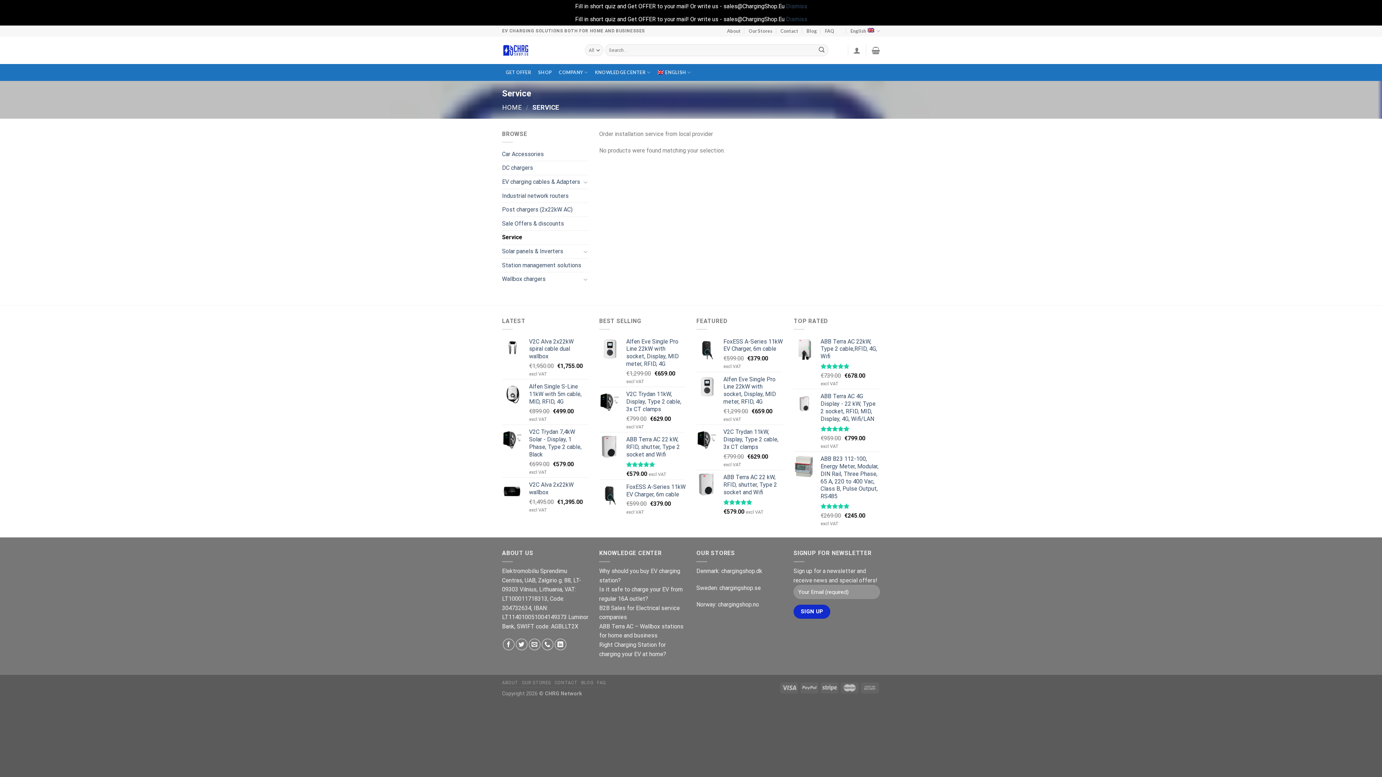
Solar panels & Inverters (532, 251)
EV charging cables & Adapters (541, 181)
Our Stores (760, 31)
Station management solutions (541, 265)
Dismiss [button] (796, 6)
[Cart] (876, 50)
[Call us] (548, 644)
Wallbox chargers (524, 279)
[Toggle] (585, 182)
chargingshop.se (740, 588)
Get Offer (518, 72)
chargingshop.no (738, 604)
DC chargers (517, 167)
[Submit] (822, 50)
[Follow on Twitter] (522, 644)
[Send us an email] (535, 644)
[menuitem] (674, 72)
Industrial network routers (535, 195)
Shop (545, 72)
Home (512, 107)
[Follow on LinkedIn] (560, 644)
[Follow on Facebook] (509, 644)
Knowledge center (620, 72)
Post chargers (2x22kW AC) (537, 209)
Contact (789, 31)
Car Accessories (523, 154)
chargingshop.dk (741, 571)
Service (512, 237)
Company (571, 72)
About (734, 31)
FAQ (829, 31)
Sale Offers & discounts (533, 223)
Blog (812, 31)
